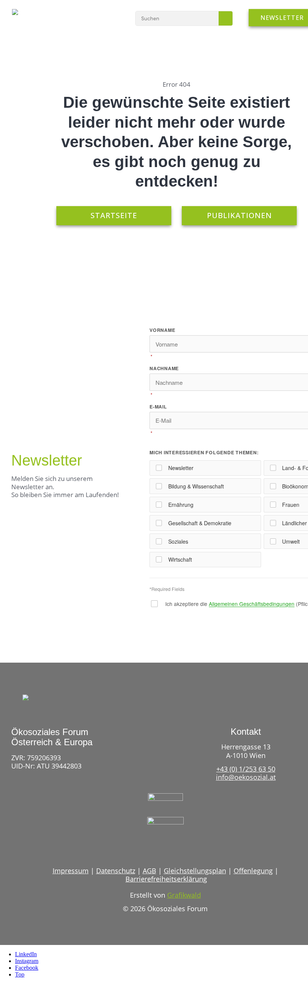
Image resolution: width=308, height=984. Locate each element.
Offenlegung (253, 870)
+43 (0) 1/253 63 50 (245, 768)
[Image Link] (35, 16)
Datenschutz (115, 870)
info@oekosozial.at (246, 777)
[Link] (151, 846)
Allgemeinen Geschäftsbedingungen (251, 603)
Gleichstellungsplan (195, 870)
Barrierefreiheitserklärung (166, 878)
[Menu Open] (107, 18)
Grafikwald (184, 895)
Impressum (71, 870)
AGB (149, 870)
